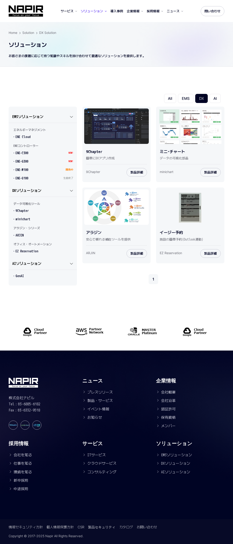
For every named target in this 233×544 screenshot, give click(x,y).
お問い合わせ (147, 527)
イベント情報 (98, 409)
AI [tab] (215, 98)
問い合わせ (212, 11)
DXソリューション (26, 190)
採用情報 (153, 11)
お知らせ (94, 417)
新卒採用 (21, 480)
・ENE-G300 (42, 161)
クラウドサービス (101, 463)
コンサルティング (101, 472)
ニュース (173, 11)
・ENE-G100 (42, 178)
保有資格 (168, 417)
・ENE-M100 (42, 170)
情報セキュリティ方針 (26, 527)
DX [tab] (201, 98)
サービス (67, 11)
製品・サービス (100, 400)
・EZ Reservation (25, 251)
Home (13, 33)
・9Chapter (20, 211)
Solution (28, 33)
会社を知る (23, 455)
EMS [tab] (186, 98)
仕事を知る (23, 463)
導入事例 (116, 11)
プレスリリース (100, 392)
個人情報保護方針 (60, 527)
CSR (81, 527)
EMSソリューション (27, 116)
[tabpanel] (153, 192)
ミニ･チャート (172, 151)
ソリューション (92, 11)
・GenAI (18, 276)
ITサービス (96, 455)
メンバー (168, 426)
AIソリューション (26, 263)
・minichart (21, 219)
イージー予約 (171, 232)
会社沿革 (168, 400)
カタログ (126, 527)
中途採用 (21, 488)
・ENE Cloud (21, 137)
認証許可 (168, 409)
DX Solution (47, 33)
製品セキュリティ (101, 527)
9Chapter (94, 151)
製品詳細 (136, 172)
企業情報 (133, 11)
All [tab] (170, 98)
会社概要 (168, 392)
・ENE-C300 (42, 153)
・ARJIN (18, 235)
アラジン (93, 232)
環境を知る (23, 472)
